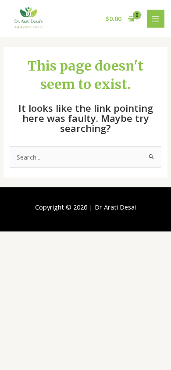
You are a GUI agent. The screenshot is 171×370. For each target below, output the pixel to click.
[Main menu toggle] (155, 18)
